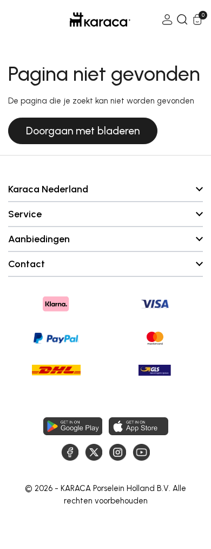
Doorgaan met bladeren (83, 131)
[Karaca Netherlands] (85, 19)
